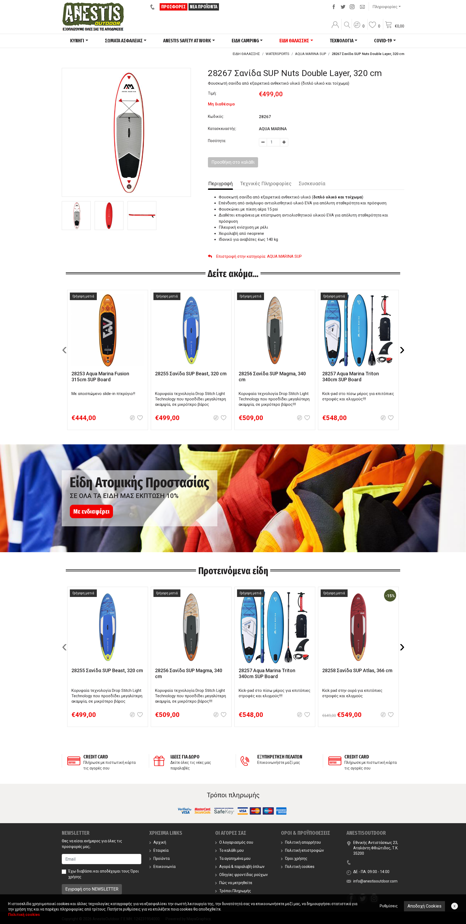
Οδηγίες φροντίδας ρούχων (243, 875)
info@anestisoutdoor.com (375, 881)
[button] (359, 28)
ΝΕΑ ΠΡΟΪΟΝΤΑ (203, 7)
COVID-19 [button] (383, 41)
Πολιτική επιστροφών (304, 850)
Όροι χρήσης (296, 858)
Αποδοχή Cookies (424, 906)
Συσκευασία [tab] (312, 183)
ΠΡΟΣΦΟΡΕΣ (173, 7)
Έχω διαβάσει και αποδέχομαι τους (103, 874)
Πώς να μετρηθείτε (235, 883)
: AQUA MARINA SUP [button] (259, 256)
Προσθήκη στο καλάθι (233, 162)
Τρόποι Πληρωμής (235, 891)
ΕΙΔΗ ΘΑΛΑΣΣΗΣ (246, 54)
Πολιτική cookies (299, 866)
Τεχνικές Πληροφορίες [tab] (266, 183)
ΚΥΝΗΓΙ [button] (77, 41)
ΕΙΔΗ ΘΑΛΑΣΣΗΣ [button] (294, 41)
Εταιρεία (161, 850)
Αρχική (159, 842)
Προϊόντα (161, 858)
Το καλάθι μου (231, 850)
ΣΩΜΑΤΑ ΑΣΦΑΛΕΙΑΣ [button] (124, 41)
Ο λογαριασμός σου (236, 842)
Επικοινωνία (164, 866)
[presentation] (64, 349)
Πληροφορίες (385, 6)
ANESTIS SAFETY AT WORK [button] (187, 41)
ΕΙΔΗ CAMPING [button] (245, 41)
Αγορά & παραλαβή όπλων (242, 866)
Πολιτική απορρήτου (303, 842)
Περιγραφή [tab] (220, 183)
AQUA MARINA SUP (310, 54)
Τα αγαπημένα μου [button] (235, 858)
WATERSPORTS (277, 54)
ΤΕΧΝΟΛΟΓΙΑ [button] (342, 41)
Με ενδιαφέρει (91, 511)
